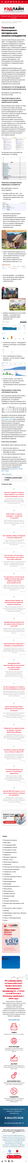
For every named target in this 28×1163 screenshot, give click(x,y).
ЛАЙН (14, 9)
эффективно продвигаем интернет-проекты (17, 16)
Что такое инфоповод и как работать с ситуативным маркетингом (14, 771)
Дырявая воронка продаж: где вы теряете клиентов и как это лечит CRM (14, 624)
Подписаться (10, 822)
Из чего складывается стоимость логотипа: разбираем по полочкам (14, 688)
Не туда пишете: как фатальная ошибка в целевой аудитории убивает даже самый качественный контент (14, 580)
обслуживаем (12, 988)
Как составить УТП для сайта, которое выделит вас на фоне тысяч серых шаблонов (14, 557)
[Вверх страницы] (25, 1161)
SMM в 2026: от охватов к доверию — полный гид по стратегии (14, 516)
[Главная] (5, 2)
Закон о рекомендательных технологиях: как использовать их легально (14, 708)
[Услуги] (8, 1161)
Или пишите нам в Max (11, 1123)
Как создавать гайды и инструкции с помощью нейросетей (14, 536)
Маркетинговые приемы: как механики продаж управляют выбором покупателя (14, 602)
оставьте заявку (15, 1034)
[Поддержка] (13, 2)
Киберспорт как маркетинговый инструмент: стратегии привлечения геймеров (14, 730)
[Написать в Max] (8, 2)
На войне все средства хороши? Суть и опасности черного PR (14, 751)
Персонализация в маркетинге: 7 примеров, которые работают (14, 644)
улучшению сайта (6, 419)
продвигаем (8, 991)
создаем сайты (15, 981)
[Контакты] (16, 2)
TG (23, 1123)
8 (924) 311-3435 (14, 1117)
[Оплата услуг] (12, 1161)
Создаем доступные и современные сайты (9, 15)
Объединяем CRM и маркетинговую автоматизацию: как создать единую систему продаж (14, 666)
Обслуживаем (4, 16)
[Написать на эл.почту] (10, 2)
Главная (3, 21)
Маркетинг (8, 21)
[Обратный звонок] (2, 1161)
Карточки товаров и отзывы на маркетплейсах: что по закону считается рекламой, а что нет (14, 494)
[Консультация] (5, 1161)
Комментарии (7, 474)
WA (20, 1123)
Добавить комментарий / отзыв (13, 478)
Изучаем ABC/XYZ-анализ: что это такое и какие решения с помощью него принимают (14, 793)
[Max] (22, 2)
